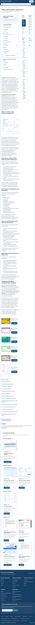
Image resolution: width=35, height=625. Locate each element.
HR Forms (2, 581)
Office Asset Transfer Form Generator (8, 398)
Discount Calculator (24, 620)
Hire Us (2, 616)
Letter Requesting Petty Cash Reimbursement (10, 532)
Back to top (32, 622)
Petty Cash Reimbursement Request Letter (24, 557)
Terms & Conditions (18, 616)
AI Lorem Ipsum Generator (5, 618)
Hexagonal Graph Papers (6, 419)
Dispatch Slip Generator (6, 393)
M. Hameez (10, 11)
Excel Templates (15, 581)
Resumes (13, 586)
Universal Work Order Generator (7, 395)
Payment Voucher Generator (24, 480)
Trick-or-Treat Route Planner (17, 594)
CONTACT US (31, 616)
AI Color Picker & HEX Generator (25, 618)
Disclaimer (6, 616)
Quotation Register (5, 379)
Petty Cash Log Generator (9, 480)
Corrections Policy (4, 596)
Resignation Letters (15, 585)
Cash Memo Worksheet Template (8, 454)
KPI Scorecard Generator (6, 388)
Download (14, 323)
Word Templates (15, 579)
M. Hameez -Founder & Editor (6, 593)
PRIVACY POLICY (24, 616)
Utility (25, 585)
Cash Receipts (21, 532)
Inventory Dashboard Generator (7, 384)
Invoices (2, 583)
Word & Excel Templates (6, 1)
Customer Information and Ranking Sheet (9, 411)
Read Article (6, 540)
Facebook (30, 40)
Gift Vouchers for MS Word (9, 556)
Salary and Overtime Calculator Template (9, 404)
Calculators (26, 579)
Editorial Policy (3, 594)
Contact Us (3, 598)
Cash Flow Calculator (8, 506)
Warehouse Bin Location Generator (8, 391)
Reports (2, 585)
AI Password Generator (14, 618)
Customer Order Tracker (6, 381)
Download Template (7, 461)
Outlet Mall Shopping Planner (7, 409)
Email (30, 45)
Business (5, 7)
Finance (25, 583)
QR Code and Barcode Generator (6, 620)
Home (2, 7)
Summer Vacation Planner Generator (8, 406)
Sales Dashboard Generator (6, 386)
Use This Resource (23, 22)
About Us (2, 591)
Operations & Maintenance (28, 581)
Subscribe (15, 610)
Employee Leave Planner (6, 420)
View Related (23, 28)
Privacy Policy (3, 600)
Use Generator (6, 487)
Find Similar (23, 32)
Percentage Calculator (16, 620)
